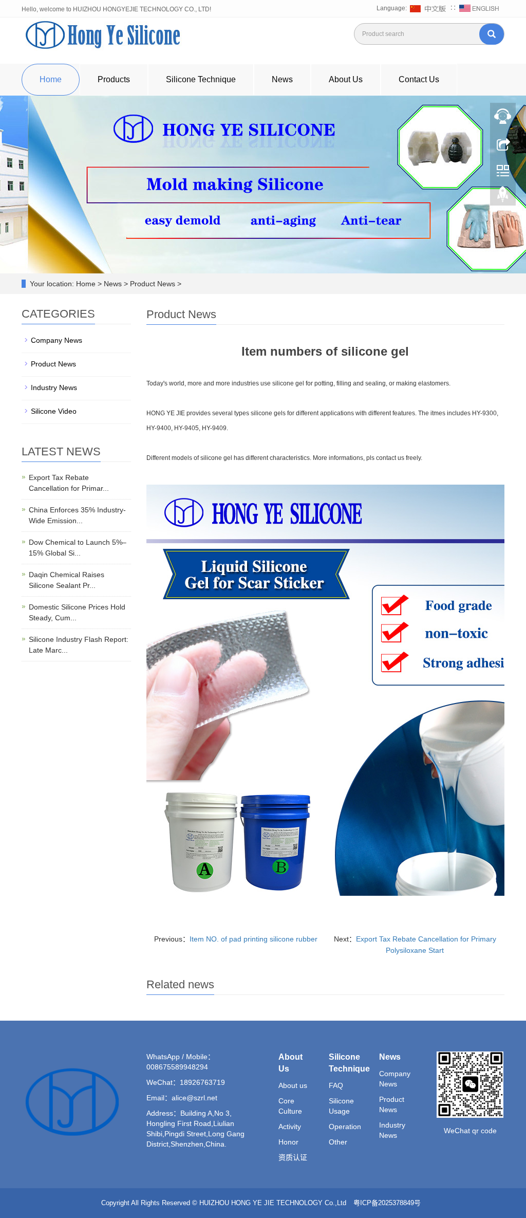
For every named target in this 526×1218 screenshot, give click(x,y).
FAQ (336, 1085)
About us (292, 1085)
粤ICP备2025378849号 (388, 1203)
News (282, 79)
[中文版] (429, 8)
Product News (53, 364)
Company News (56, 340)
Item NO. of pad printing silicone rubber (253, 939)
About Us (346, 79)
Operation (345, 1126)
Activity (289, 1126)
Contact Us (419, 79)
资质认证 (292, 1157)
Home (51, 79)
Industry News (54, 387)
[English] (479, 8)
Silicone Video (54, 411)
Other (338, 1142)
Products (114, 79)
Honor (288, 1142)
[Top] (503, 197)
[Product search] (491, 34)
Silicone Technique (201, 79)
